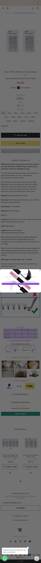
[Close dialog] (40, 270)
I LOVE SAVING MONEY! (20, 283)
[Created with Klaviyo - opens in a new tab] (20, 293)
